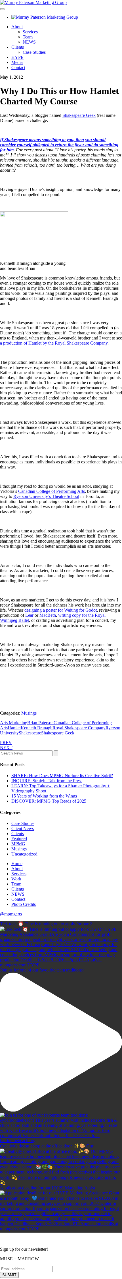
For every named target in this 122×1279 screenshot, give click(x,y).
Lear (29, 615)
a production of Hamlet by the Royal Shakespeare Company (54, 343)
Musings (29, 713)
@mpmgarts (11, 914)
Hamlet (14, 727)
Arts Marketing (13, 722)
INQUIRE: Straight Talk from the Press (46, 780)
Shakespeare (30, 732)
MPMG (18, 843)
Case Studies (34, 52)
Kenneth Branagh (36, 727)
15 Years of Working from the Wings (44, 796)
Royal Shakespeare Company (79, 727)
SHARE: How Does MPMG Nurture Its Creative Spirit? (62, 775)
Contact (18, 67)
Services (30, 31)
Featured (19, 838)
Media (17, 62)
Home (16, 863)
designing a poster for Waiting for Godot (60, 610)
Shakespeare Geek (79, 115)
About (17, 26)
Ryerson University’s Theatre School (46, 496)
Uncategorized (24, 854)
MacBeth (47, 615)
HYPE (17, 57)
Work (16, 878)
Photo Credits (23, 904)
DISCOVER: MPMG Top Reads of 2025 (48, 801)
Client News (22, 828)
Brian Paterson (40, 722)
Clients (17, 47)
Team (28, 37)
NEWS (29, 42)
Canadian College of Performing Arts (51, 491)
